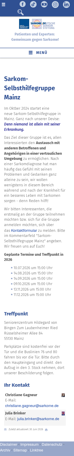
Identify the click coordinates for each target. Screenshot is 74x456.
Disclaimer (8, 444)
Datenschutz (52, 444)
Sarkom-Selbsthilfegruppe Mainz (29, 88)
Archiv (5, 450)
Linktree (36, 450)
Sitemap (20, 450)
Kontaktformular (24, 230)
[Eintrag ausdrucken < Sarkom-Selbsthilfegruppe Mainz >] (47, 429)
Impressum (29, 444)
